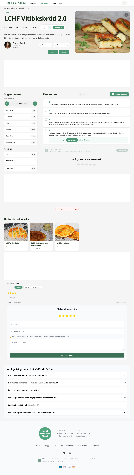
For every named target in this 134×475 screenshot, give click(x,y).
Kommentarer (46, 45)
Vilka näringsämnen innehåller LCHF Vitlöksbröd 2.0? (31, 412)
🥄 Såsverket (43, 3)
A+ (84, 94)
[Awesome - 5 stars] (74, 316)
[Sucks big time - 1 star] (60, 316)
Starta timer (72, 140)
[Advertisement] (63, 73)
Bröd (12, 8)
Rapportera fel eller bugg (67, 209)
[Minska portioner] (7, 103)
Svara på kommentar (120, 302)
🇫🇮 (69, 467)
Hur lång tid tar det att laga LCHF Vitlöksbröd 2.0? (30, 375)
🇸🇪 (60, 467)
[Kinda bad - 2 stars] (63, 316)
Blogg (54, 3)
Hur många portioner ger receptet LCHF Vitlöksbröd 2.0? (33, 383)
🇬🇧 (64, 467)
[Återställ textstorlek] (87, 94)
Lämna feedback (67, 355)
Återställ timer (84, 140)
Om (60, 3)
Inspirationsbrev (67, 446)
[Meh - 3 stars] (67, 316)
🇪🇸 (73, 467)
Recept (33, 3)
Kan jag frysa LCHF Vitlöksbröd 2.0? (23, 405)
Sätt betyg (58, 27)
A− (80, 94)
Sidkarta (96, 446)
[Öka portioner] (35, 103)
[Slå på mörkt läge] (124, 3)
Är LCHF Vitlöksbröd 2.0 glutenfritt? (23, 390)
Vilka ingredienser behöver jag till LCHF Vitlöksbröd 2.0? (32, 397)
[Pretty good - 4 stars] (70, 316)
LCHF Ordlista (83, 446)
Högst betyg (36, 287)
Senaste (18, 287)
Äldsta (27, 287)
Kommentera (123, 150)
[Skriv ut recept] (126, 15)
